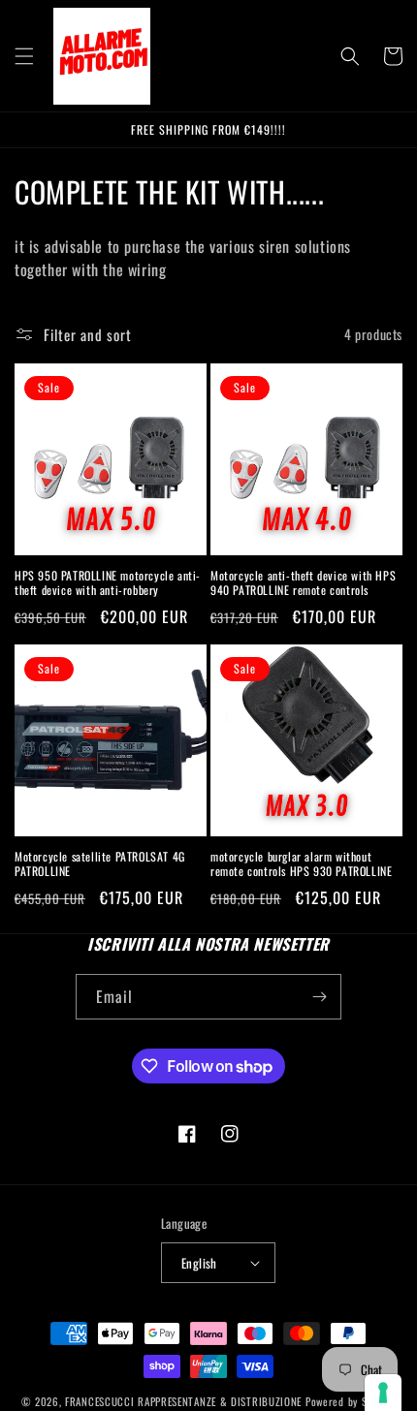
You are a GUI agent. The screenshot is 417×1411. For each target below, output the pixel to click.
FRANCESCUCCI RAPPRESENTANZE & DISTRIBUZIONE (185, 1401)
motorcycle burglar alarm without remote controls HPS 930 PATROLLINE (301, 864)
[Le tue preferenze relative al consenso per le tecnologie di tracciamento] (383, 1392)
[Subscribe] (319, 996)
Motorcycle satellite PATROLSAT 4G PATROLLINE (100, 864)
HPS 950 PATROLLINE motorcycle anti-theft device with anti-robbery (108, 583)
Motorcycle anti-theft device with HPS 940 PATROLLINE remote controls (303, 583)
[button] (24, 56)
